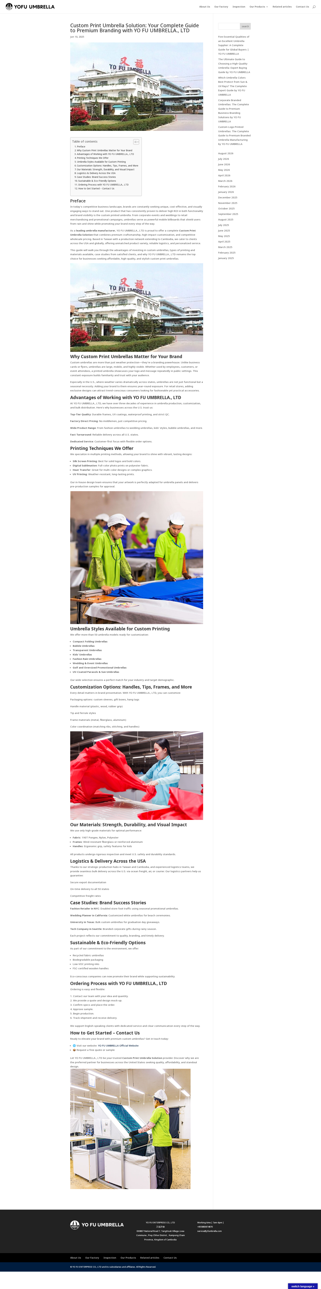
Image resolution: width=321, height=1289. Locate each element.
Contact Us (302, 7)
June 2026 (224, 164)
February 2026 (227, 186)
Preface (81, 146)
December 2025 (227, 197)
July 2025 (223, 225)
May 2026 (224, 169)
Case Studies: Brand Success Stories (96, 176)
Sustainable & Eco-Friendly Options (97, 180)
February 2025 (227, 252)
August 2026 (225, 153)
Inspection (239, 7)
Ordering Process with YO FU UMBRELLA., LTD (103, 184)
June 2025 (224, 230)
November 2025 (227, 203)
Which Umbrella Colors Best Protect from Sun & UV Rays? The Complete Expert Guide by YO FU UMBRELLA (232, 86)
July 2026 (223, 158)
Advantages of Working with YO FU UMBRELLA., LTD (105, 154)
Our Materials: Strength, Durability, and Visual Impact (105, 169)
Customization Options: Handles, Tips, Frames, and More (107, 165)
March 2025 (225, 247)
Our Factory (221, 7)
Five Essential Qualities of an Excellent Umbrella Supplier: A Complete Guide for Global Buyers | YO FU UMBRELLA (233, 45)
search (245, 26)
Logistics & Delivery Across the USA (96, 173)
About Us (204, 7)
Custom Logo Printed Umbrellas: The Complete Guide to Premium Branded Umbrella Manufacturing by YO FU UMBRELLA (234, 135)
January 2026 (226, 192)
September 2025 (228, 214)
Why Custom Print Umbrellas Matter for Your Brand (104, 150)
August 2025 (225, 219)
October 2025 (226, 208)
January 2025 (226, 258)
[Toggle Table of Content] (134, 142)
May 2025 (224, 236)
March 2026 (225, 180)
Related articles (282, 7)
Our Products (257, 7)
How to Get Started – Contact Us (96, 188)
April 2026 (224, 175)
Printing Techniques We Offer (93, 157)
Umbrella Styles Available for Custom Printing (101, 161)
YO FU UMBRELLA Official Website (118, 1045)
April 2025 (224, 241)
